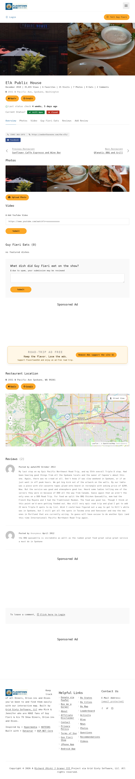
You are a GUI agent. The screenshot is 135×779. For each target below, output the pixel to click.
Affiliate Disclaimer (67, 716)
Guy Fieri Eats (49, 120)
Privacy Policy (65, 727)
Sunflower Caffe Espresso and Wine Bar (36, 151)
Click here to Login (52, 614)
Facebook (14, 140)
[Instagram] (112, 708)
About (64, 711)
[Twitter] (107, 708)
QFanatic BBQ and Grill (108, 151)
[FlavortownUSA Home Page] (17, 6)
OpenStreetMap (109, 443)
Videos (84, 741)
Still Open (37, 112)
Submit (16, 231)
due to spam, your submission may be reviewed (38, 270)
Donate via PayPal (67, 698)
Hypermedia (30, 727)
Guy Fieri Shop (67, 738)
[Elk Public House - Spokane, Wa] (34, 49)
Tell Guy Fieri (118, 17)
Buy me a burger (66, 705)
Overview (11, 120)
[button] (10, 418)
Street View (118, 398)
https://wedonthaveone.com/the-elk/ (49, 135)
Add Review (81, 120)
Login (12, 17)
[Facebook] (102, 708)
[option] (101, 49)
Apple (13, 98)
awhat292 (36, 467)
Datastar (28, 731)
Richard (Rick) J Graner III (53, 768)
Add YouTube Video (17, 215)
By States (86, 698)
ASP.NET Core (45, 731)
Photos (23, 120)
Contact (65, 722)
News (83, 724)
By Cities (86, 702)
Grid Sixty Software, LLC (21, 709)
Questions (86, 732)
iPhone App (67, 744)
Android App (68, 749)
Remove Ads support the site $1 (96, 355)
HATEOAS (45, 727)
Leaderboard (87, 711)
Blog (83, 719)
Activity (85, 715)
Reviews (66, 120)
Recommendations (90, 737)
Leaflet (95, 443)
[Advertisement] (67, 325)
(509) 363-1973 (17, 135)
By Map (84, 706)
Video (34, 120)
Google (29, 98)
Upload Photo (18, 197)
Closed (54, 112)
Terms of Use (69, 733)
